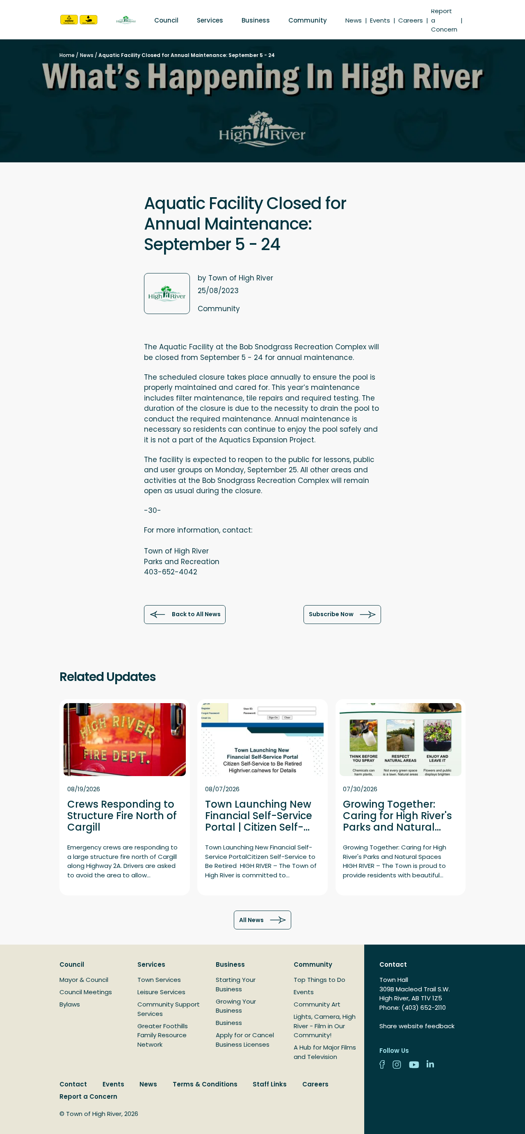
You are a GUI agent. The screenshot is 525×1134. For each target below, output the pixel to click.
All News (251, 920)
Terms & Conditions (205, 1084)
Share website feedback (416, 1026)
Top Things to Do (319, 979)
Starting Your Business (236, 984)
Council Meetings (85, 992)
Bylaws (69, 1004)
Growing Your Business (236, 1006)
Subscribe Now (331, 614)
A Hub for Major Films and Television (325, 1052)
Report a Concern (88, 1096)
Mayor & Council (83, 979)
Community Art (317, 1004)
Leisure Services (161, 992)
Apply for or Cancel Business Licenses (245, 1040)
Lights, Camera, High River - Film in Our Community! (325, 1025)
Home (67, 55)
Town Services (159, 979)
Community (307, 20)
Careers (410, 20)
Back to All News (196, 614)
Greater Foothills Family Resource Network (162, 1035)
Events (380, 20)
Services (210, 20)
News (353, 20)
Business (256, 20)
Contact (73, 1084)
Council (166, 20)
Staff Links (270, 1084)
